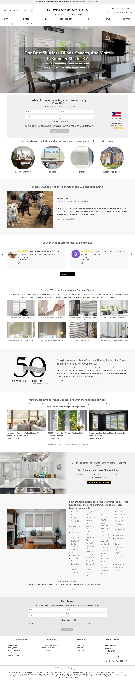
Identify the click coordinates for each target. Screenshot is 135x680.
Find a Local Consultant (50, 645)
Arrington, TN (75, 518)
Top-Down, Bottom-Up (16, 653)
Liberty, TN (104, 547)
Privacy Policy (51, 126)
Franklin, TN (90, 555)
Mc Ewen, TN (104, 567)
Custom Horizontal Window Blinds (21, 340)
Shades (26, 19)
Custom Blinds (82, 640)
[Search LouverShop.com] (73, 589)
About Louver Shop (48, 648)
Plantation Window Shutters (21, 318)
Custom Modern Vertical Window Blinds (114, 340)
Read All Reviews (67, 274)
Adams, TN (74, 512)
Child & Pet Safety (14, 655)
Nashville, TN (119, 535)
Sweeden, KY (119, 564)
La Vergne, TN (105, 532)
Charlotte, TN (75, 555)
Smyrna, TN (119, 553)
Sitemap (76, 670)
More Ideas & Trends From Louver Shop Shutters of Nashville (67, 444)
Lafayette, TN (105, 535)
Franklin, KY (90, 552)
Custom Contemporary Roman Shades (114, 318)
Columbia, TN (90, 517)
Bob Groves (62, 198)
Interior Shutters (23, 171)
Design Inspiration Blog (11, 10)
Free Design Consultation (87, 2)
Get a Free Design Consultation (99, 482)
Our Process (46, 650)
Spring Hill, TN (120, 556)
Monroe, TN (119, 518)
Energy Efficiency (14, 648)
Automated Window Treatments (52, 318)
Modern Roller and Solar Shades (52, 340)
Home (9, 24)
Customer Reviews (48, 653)
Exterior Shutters (112, 171)
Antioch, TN (75, 515)
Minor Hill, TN (120, 515)
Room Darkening (14, 650)
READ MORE (61, 381)
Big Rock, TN (75, 538)
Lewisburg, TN (105, 544)
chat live (59, 605)
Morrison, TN (119, 521)
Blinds (44, 19)
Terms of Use (60, 670)
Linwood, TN (104, 550)
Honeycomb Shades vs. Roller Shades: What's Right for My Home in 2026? (24, 434)
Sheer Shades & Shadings (83, 340)
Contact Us (80, 650)
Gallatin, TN (90, 558)
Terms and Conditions (40, 126)
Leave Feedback (81, 653)
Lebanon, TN (104, 541)
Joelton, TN (104, 529)
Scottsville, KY (120, 544)
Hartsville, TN (90, 569)
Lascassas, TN (105, 538)
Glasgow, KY (90, 561)
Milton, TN (118, 512)
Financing (89, 19)
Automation (12, 645)
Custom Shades (52, 640)
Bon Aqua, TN (75, 541)
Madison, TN (104, 559)
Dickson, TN (90, 543)
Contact (126, 19)
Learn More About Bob (65, 219)
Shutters (7, 19)
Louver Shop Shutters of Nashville (77, 201)
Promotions (80, 645)
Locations (17, 24)
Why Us (107, 19)
